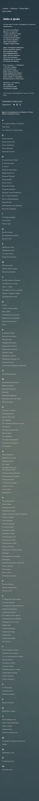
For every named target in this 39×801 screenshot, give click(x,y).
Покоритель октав (8, 533)
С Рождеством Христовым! (11, 599)
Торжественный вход (9, 673)
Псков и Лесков (7, 566)
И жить (4, 305)
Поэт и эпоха (6, 572)
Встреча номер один (9, 170)
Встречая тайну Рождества (11, 192)
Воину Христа (7, 183)
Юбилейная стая (8, 753)
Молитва (5, 392)
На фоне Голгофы (8, 410)
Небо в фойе (6, 433)
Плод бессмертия (8, 524)
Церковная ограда (8, 711)
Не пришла (6, 426)
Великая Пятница (8, 176)
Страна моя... (7, 635)
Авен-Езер (6, 127)
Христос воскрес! (8, 702)
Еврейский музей (8, 250)
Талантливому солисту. (10, 650)
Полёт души (6, 569)
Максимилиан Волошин (10, 382)
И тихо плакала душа (9, 308)
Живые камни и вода (9, 268)
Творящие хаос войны (10, 653)
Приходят (5, 553)
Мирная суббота (8, 386)
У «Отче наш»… (8, 687)
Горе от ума (6, 224)
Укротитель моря (8, 694)
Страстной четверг (8, 638)
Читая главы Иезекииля (10, 723)
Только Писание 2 (8, 679)
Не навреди (6, 420)
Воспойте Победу (8, 186)
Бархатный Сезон (8, 142)
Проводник (6, 559)
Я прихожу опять (8, 761)
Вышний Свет (7, 202)
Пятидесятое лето (8, 507)
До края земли (7, 232)
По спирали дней (8, 501)
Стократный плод (8, 632)
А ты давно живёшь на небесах (13, 123)
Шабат (4, 744)
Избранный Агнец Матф (10, 318)
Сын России (6, 641)
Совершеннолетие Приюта (11, 619)
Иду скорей (6, 311)
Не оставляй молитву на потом (13, 423)
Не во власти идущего (10, 443)
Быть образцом (7, 148)
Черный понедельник (9, 732)
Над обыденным (8, 413)
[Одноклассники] (17, 104)
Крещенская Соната (9, 346)
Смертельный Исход (9, 609)
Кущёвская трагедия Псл (11, 359)
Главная (5, 8)
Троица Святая (7, 660)
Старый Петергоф (8, 628)
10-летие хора (7, 769)
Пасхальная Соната (9, 576)
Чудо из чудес (7, 726)
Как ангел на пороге (9, 336)
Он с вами (5, 464)
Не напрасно (6, 446)
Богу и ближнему (8, 145)
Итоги (4, 324)
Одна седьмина (7, 454)
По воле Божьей (8, 527)
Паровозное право (8, 511)
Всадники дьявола (8, 189)
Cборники (13, 8)
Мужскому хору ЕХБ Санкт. (11, 399)
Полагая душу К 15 (9, 537)
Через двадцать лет (9, 719)
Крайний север (7, 352)
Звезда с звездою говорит (11, 293)
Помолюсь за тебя (8, 540)
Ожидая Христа (7, 461)
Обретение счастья (9, 458)
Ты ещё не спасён (8, 663)
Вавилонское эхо (8, 173)
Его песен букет (7, 253)
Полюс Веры (24, 8)
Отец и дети (6, 489)
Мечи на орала (7, 402)
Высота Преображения (10, 199)
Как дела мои (7, 339)
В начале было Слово (10, 160)
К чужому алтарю (8, 333)
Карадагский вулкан (9, 343)
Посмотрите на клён (9, 543)
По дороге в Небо (8, 530)
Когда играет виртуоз (9, 349)
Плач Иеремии (7, 520)
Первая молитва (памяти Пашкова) (14, 514)
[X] (20, 104)
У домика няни (7, 691)
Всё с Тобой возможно (10, 196)
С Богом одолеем (8, 602)
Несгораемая (7, 436)
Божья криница (7, 138)
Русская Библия (7, 584)
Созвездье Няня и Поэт (10, 622)
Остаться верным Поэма (11, 473)
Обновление (6, 492)
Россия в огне (7, 591)
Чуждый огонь (7, 729)
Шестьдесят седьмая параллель (13, 741)
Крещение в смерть (9, 356)
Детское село (7, 239)
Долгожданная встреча (10, 235)
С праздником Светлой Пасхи (12, 606)
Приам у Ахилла (8, 546)
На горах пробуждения (10, 439)
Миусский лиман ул (9, 389)
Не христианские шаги (10, 430)
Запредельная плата (9, 296)
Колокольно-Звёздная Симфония (14, 365)
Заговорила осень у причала (12, 290)
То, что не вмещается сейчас (12, 656)
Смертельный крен (9, 612)
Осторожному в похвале (10, 476)
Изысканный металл (9, 321)
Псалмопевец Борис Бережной (13, 563)
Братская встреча (8, 151)
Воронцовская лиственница (12, 205)
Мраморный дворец (9, 395)
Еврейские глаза (8, 247)
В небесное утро (8, 163)
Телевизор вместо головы (11, 669)
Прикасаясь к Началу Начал (12, 550)
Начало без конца (8, 417)
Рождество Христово (9, 587)
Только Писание (8, 676)
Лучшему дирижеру (9, 374)
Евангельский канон (9, 257)
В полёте (5, 166)
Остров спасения (8, 479)
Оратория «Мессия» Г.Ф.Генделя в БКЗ (9, 469)
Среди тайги (6, 625)
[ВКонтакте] (14, 104)
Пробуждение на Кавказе (11, 556)
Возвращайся (7, 179)
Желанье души (7, 265)
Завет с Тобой (7, 287)
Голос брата (6, 220)
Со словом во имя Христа (11, 615)
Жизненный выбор (8, 272)
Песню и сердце (8, 517)
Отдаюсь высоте (8, 486)
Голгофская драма (8, 217)
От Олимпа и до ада (9, 483)
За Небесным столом (9, 283)
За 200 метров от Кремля (11, 280)
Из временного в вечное (10, 315)
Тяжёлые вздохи (8, 666)
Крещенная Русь (8, 362)
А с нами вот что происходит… (13, 130)
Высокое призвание (9, 209)
